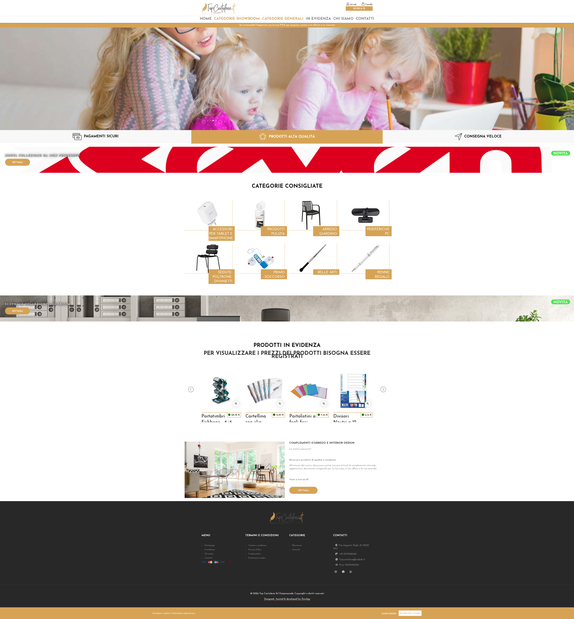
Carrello (369, 4)
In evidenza (209, 550)
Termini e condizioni (257, 545)
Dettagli (17, 162)
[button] (207, 120)
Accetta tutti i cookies (410, 613)
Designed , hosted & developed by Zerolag (287, 599)
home (206, 19)
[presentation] (203, 122)
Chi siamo (208, 554)
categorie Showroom (237, 19)
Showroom (297, 545)
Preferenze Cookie (256, 558)
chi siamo (343, 19)
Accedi (353, 4)
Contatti (365, 19)
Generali (296, 550)
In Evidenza (318, 19)
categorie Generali (283, 19)
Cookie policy (254, 554)
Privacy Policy (254, 550)
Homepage (209, 545)
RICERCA (358, 8)
